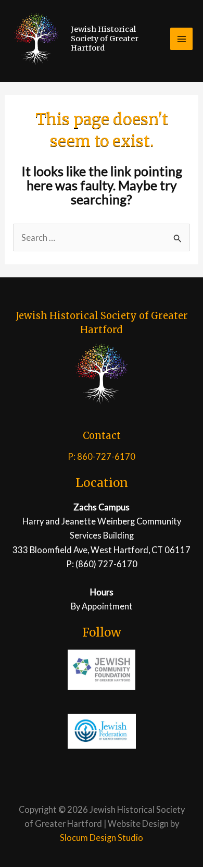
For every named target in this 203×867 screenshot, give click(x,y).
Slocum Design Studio (101, 837)
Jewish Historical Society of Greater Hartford (104, 39)
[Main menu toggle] (181, 39)
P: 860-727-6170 (101, 456)
